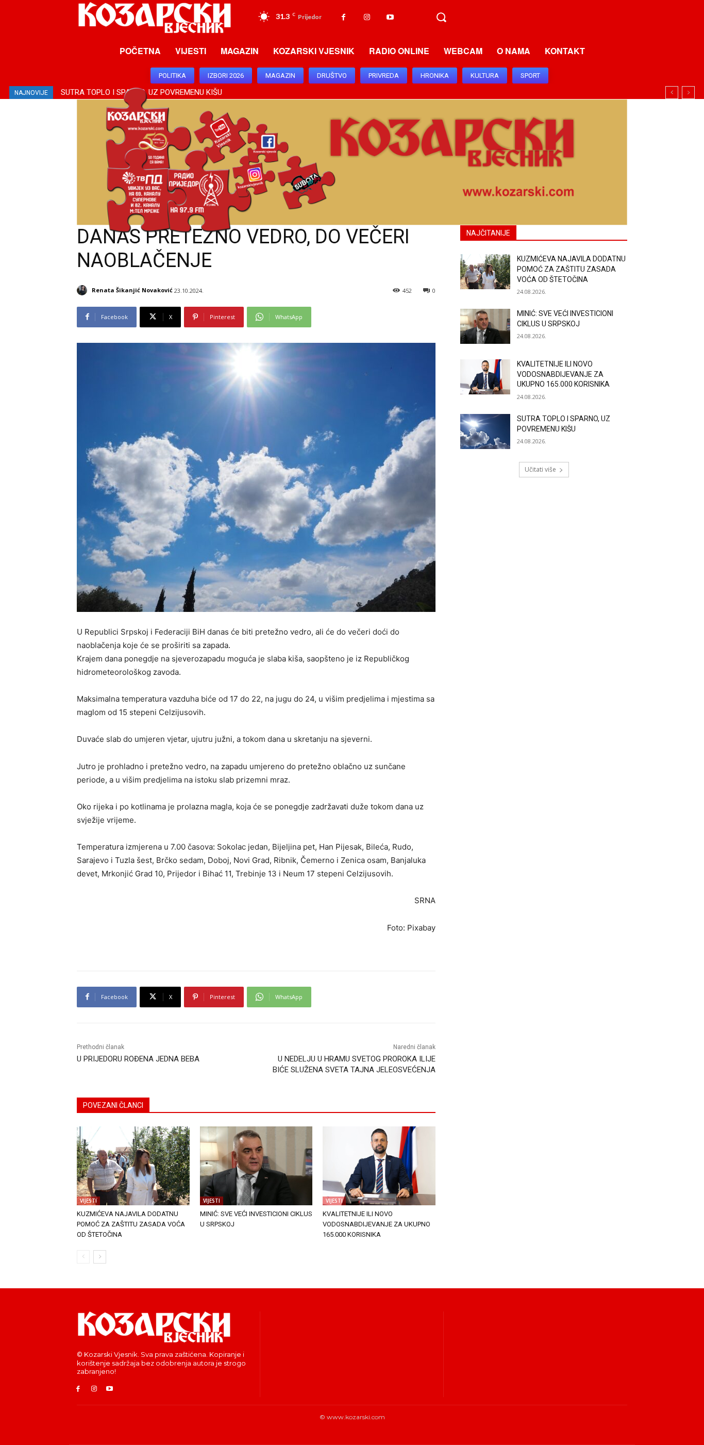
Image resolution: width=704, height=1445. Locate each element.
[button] (441, 17)
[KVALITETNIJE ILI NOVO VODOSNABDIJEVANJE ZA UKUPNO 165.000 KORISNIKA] (379, 1165)
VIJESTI (88, 1200)
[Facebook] (343, 17)
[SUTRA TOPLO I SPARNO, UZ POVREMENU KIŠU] (485, 431)
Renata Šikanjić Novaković (132, 290)
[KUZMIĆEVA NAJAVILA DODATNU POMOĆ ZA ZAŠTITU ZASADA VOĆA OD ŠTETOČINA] (133, 1165)
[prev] (671, 92)
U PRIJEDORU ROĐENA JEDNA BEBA (138, 1059)
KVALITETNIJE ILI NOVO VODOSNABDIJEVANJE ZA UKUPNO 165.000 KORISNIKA (376, 1224)
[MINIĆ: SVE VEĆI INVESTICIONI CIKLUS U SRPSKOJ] (256, 1165)
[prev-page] (83, 1257)
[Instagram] (367, 17)
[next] (688, 92)
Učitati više (540, 469)
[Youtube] (390, 17)
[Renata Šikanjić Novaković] (83, 290)
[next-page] (99, 1257)
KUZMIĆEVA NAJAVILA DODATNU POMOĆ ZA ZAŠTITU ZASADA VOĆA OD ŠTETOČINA (131, 1224)
